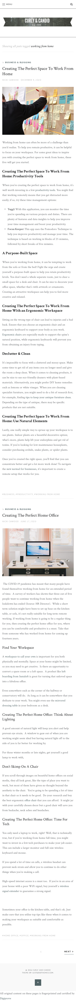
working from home (48, 494)
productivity (25, 494)
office (25, 935)
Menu (9, 4)
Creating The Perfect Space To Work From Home (38, 71)
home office (11, 935)
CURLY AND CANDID (42, 970)
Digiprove (5, 998)
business (9, 494)
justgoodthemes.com (42, 973)
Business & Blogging (18, 62)
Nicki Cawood (10, 80)
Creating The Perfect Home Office (30, 515)
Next (68, 951)
